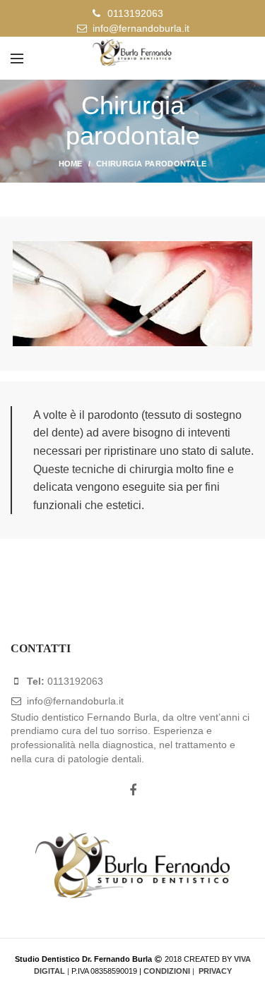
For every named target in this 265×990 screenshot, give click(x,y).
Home (71, 163)
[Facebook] (132, 790)
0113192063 (135, 13)
